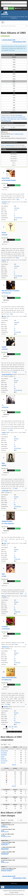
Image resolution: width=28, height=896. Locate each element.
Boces (2, 830)
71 (14, 555)
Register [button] (11, 8)
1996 (14, 100)
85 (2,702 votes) (18, 275)
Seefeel (2, 756)
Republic (3, 825)
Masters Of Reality (7, 870)
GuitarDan (5, 706)
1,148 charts (16, 322)
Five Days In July (5, 853)
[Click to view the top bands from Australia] (6, 780)
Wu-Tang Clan (14, 117)
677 (15, 720)
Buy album (4, 183)
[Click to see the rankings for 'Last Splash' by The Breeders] (10, 621)
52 (15, 508)
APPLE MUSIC (11, 185)
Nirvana (8, 117)
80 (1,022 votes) (17, 448)
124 (15, 388)
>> (13, 110)
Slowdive (20, 117)
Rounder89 (4, 202)
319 (15, 446)
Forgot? (24, 8)
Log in (12, 134)
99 (10, 726)
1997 (14, 102)
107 (15, 658)
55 (14, 215)
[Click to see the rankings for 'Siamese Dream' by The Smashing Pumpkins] (10, 172)
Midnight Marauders (7, 521)
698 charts (16, 438)
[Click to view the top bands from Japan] (6, 784)
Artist (13, 165)
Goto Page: (5, 728)
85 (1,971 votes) (18, 217)
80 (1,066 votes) (17, 506)
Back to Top (14, 883)
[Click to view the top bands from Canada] (6, 778)
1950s (14, 62)
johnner (5, 596)
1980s (14, 69)
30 (15, 561)
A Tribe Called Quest (11, 119)
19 (14, 328)
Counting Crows (7, 120)
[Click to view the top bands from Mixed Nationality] (6, 782)
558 (15, 609)
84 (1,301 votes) (17, 332)
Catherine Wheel (7, 836)
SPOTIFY (18, 185)
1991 (14, 88)
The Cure (3, 762)
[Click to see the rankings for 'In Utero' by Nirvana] (10, 227)
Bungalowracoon (5, 646)
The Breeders (23, 119)
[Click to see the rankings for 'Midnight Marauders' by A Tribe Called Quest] (10, 515)
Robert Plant (6, 849)
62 (14, 502)
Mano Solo (5, 844)
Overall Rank (13, 152)
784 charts (16, 496)
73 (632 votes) (17, 722)
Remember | (19, 8)
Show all (14, 764)
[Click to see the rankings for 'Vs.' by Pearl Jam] (10, 399)
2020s (14, 79)
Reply (18, 199)
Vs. (2, 405)
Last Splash (5, 626)
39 (15, 724)
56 (14, 273)
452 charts (16, 712)
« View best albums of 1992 (8, 40)
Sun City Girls (4, 760)
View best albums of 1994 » (19, 41)
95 (14, 607)
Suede (18, 119)
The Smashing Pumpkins (9, 180)
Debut (3, 463)
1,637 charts (16, 208)
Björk (4, 119)
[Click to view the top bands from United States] (6, 772)
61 (14, 444)
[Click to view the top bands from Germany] (6, 776)
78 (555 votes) (17, 611)
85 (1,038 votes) (18, 390)
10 (14, 271)
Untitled (3, 432)
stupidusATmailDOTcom (7, 374)
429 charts (16, 602)
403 (15, 557)
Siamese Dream (6, 178)
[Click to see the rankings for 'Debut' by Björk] (10, 457)
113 (14, 718)
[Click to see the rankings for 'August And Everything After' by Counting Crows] (10, 671)
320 (15, 504)
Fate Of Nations (5, 848)
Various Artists (4, 750)
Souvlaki (4, 347)
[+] (12, 372)
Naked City (3, 758)
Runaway (4, 260)
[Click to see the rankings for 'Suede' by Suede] (10, 568)
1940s (14, 59)
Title (13, 163)
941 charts (16, 380)
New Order (5, 826)
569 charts (16, 549)
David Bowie (4, 754)
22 (15, 613)
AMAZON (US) (6, 187)
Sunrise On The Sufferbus (7, 869)
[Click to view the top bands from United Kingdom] (6, 774)
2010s (14, 76)
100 (12, 726)
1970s (14, 67)
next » (15, 726)
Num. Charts (13, 154)
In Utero (4, 232)
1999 (14, 107)
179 (16, 277)
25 (14, 386)
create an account (19, 134)
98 (14, 330)
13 (15, 664)
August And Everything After (9, 677)
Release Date (13, 160)
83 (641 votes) (17, 559)
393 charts (16, 652)
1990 (14, 86)
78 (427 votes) (17, 662)
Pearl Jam (5, 407)
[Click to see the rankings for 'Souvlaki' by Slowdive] (10, 341)
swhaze (4, 316)
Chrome (3, 835)
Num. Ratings (13, 158)
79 (15, 392)
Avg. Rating (13, 156)
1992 (14, 91)
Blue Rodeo (5, 854)
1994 (14, 95)
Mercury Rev (6, 831)
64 (15, 450)
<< (13, 83)
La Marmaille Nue (5, 843)
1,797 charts (16, 266)
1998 (14, 105)
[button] (2, 22)
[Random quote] (16, 18)
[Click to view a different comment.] (25, 199)
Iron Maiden (4, 752)
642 (15, 660)
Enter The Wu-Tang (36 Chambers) (11, 290)
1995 (14, 97)
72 (15, 334)
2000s (14, 74)
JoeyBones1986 (5, 490)
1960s (14, 64)
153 (16, 219)
